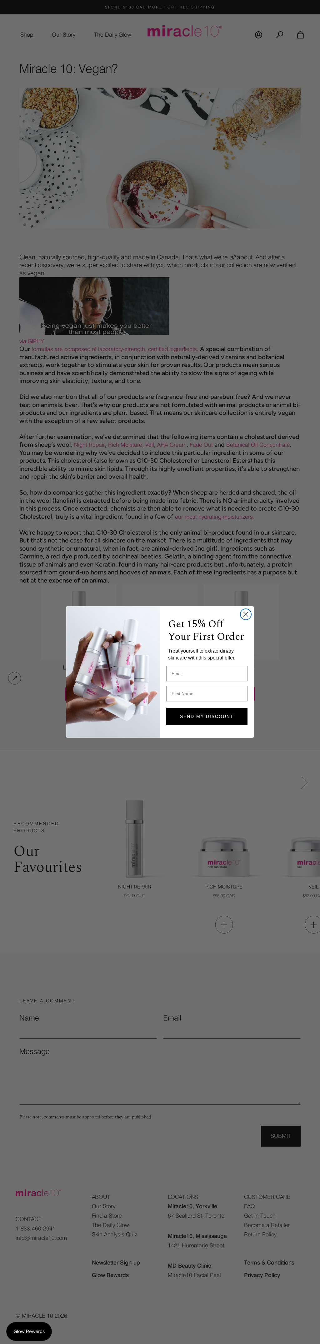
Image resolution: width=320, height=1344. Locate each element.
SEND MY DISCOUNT (207, 716)
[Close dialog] (245, 614)
